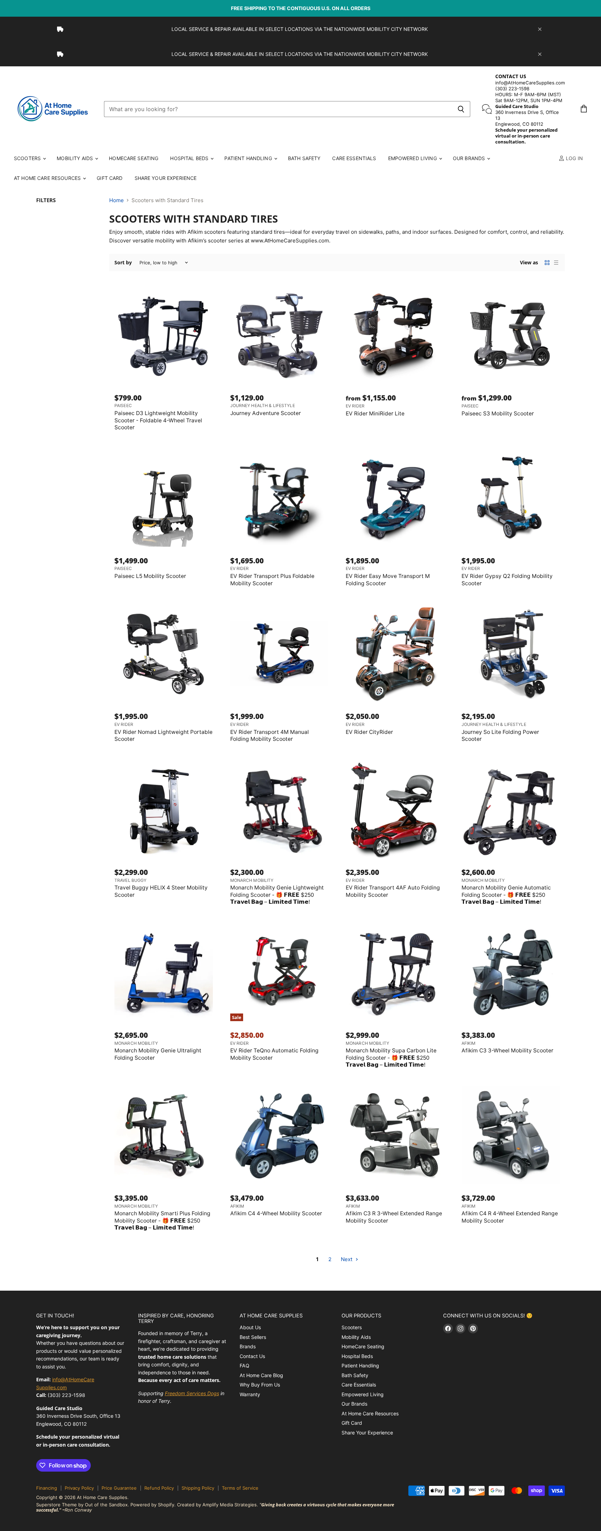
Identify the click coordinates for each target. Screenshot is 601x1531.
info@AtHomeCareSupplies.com (530, 82)
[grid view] (547, 262)
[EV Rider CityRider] (395, 653)
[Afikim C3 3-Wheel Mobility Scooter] (511, 972)
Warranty (250, 1394)
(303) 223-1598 (512, 88)
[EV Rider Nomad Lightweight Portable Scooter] (163, 653)
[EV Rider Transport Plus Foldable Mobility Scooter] (279, 498)
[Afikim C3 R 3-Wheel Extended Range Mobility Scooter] (395, 1135)
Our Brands (470, 158)
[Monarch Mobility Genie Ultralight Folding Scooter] (163, 972)
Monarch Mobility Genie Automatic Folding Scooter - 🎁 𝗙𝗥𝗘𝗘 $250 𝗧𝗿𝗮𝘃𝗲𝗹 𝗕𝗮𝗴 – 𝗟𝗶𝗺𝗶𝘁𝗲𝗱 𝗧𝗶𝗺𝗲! (506, 894)
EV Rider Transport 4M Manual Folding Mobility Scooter (269, 735)
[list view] (556, 262)
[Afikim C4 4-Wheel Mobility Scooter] (279, 1135)
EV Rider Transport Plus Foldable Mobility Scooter (272, 579)
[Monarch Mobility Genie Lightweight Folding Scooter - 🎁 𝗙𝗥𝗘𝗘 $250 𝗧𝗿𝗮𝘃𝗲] (279, 809)
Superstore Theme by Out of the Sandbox (82, 1504)
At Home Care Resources (48, 178)
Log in (573, 158)
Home (116, 200)
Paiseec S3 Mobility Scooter (498, 413)
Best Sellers (253, 1337)
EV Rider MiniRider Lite (375, 413)
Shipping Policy (198, 1488)
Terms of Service (240, 1488)
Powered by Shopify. (153, 1504)
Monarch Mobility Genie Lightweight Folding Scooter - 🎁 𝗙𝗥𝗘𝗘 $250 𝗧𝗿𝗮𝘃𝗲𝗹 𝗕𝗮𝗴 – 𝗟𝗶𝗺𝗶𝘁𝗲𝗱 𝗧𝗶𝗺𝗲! (277, 894)
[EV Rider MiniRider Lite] (395, 334)
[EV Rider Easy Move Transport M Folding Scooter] (395, 498)
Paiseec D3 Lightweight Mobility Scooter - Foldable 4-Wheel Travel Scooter (158, 420)
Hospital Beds (190, 158)
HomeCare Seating (133, 158)
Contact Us (252, 1356)
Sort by (123, 262)
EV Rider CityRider (369, 732)
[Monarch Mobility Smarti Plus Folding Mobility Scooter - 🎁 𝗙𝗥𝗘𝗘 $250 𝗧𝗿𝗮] (163, 1135)
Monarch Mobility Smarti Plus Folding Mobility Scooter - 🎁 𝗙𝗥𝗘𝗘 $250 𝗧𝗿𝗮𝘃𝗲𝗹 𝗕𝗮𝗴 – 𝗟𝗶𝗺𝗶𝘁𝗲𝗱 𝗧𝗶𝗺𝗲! (162, 1220)
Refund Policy (159, 1488)
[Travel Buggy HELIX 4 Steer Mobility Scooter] (163, 809)
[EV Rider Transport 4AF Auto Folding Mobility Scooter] (395, 809)
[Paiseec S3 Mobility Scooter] (511, 334)
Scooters (28, 158)
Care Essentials (354, 158)
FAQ (244, 1365)
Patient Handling (248, 158)
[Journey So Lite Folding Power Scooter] (511, 653)
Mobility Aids (75, 158)
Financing (46, 1488)
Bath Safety (304, 158)
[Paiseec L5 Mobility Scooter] (163, 498)
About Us (250, 1327)
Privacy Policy (79, 1488)
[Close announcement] (540, 29)
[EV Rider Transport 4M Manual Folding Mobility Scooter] (279, 653)
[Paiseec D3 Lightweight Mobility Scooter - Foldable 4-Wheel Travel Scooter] (163, 334)
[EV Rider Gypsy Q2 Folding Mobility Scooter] (511, 498)
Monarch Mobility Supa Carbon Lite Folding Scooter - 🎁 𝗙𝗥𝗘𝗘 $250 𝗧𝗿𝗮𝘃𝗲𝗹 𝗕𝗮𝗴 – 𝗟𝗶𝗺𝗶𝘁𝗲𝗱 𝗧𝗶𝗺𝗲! (391, 1057)
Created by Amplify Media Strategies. (217, 1504)
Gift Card (109, 178)
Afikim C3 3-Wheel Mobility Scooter (507, 1050)
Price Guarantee (119, 1488)
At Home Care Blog (261, 1375)
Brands (248, 1346)
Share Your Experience (166, 178)
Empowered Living (413, 158)
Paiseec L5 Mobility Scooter (150, 576)
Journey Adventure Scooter (265, 413)
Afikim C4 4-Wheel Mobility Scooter (276, 1213)
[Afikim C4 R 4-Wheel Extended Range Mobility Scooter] (511, 1135)
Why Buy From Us (260, 1385)
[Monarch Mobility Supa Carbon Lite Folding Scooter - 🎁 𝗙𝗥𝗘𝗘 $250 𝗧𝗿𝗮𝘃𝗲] (395, 972)
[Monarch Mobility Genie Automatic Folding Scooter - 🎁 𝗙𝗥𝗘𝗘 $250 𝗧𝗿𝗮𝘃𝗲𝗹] (511, 809)
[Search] (461, 109)
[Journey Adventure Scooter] (279, 334)
